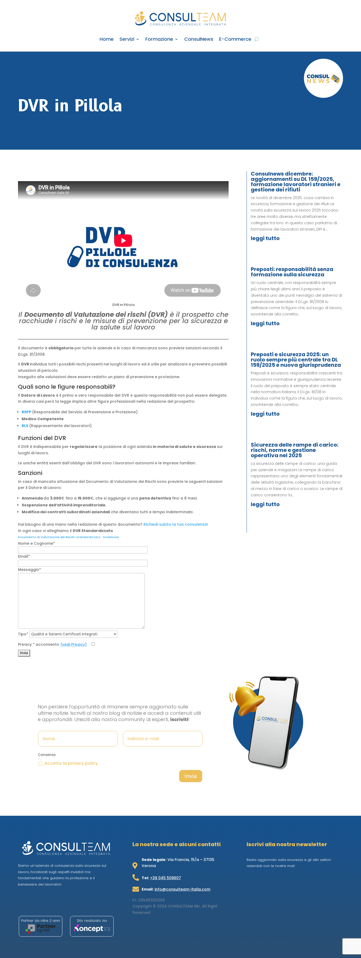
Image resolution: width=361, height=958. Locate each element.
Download (111, 537)
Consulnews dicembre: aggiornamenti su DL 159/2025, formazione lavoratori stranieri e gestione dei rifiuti (295, 181)
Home (107, 39)
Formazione (159, 39)
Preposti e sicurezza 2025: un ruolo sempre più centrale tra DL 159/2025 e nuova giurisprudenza (296, 360)
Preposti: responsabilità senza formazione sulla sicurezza (292, 271)
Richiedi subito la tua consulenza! (176, 524)
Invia (190, 776)
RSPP (26, 412)
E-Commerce (235, 39)
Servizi (126, 39)
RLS (25, 425)
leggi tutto (265, 238)
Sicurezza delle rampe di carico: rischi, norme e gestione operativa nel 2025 (294, 450)
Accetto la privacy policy (71, 763)
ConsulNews (198, 39)
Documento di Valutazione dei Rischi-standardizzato (59, 537)
